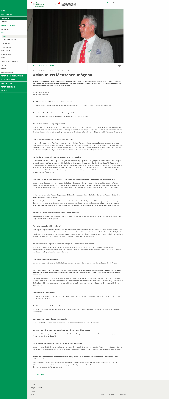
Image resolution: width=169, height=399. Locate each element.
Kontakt (33, 391)
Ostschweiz (5, 51)
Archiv (33, 394)
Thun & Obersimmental (9, 61)
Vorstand (6, 43)
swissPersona (6, 15)
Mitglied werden (36, 388)
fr (110, 2)
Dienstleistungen (8, 80)
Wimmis (4, 69)
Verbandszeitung (8, 87)
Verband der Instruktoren (12, 76)
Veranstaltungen (9, 40)
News (33, 384)
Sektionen (5, 18)
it (113, 2)
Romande (4, 58)
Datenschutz (122, 394)
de (107, 2)
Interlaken (5, 29)
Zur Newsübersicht (39, 374)
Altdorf (4, 22)
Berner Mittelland (40, 66)
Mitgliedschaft (8, 47)
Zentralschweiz (7, 72)
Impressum (111, 394)
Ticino (3, 65)
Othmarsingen (6, 54)
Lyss (2, 33)
